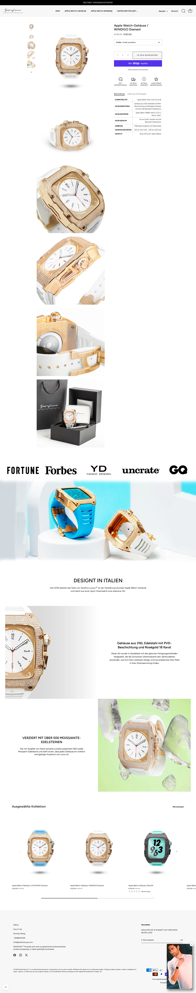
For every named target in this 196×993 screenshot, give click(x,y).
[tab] (120, 94)
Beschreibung (119, 94)
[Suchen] (183, 11)
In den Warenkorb (147, 55)
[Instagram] (20, 955)
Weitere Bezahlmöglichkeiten (138, 69)
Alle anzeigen (178, 807)
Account (174, 11)
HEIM (57, 11)
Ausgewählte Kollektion (29, 806)
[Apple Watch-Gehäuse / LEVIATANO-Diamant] (40, 848)
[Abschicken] (181, 940)
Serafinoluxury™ (24, 969)
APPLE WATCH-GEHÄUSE (75, 11)
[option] (31, 26)
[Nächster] (31, 72)
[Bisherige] (31, 20)
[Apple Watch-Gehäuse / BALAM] (156, 848)
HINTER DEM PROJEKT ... (127, 11)
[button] (19, 851)
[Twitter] (26, 955)
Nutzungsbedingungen (159, 979)
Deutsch (162, 11)
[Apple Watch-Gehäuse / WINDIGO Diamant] (31, 26)
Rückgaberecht (165, 983)
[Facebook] (14, 955)
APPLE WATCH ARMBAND (101, 11)
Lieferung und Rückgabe (136, 94)
